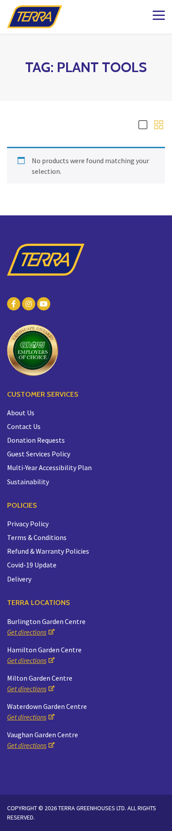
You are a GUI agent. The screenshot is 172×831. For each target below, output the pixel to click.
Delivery (19, 578)
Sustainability (28, 481)
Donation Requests (36, 440)
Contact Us (24, 426)
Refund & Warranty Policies (48, 551)
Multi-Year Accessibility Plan (49, 467)
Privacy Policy (28, 523)
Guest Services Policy (38, 453)
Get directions (26, 632)
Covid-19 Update (31, 564)
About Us (20, 412)
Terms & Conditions (37, 537)
